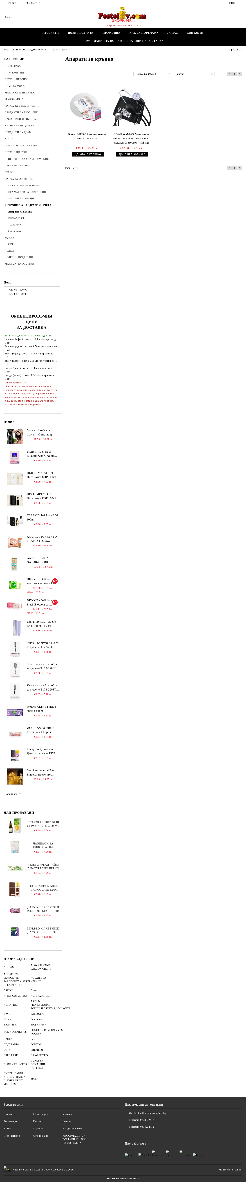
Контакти (195, 32)
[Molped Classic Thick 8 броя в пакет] (15, 713)
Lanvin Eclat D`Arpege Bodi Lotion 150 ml (41, 623)
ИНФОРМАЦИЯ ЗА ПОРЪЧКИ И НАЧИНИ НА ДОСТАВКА (123, 40)
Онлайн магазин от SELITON (123, 1178)
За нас (172, 32)
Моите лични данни (230, 1169)
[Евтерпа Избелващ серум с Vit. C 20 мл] (15, 825)
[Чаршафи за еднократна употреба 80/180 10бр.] (14, 847)
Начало (8, 1114)
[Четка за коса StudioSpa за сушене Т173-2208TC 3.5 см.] (15, 691)
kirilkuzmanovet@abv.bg (152, 1113)
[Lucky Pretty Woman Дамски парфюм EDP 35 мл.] (15, 755)
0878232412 (33, 3)
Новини (67, 1121)
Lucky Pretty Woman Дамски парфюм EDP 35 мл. (43, 752)
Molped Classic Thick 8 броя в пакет (41, 708)
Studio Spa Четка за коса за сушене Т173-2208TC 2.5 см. (42, 645)
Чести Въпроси (12, 1135)
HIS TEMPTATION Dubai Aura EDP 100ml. (42, 496)
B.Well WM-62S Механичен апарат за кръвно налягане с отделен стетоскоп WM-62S (131, 138)
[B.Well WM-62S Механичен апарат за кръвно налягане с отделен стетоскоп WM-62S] (132, 107)
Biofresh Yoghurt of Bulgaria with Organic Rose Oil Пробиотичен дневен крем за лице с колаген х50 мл (41, 454)
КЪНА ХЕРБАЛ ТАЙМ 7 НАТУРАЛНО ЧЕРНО (43, 866)
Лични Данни (41, 1135)
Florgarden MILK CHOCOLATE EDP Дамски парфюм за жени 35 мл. (43, 887)
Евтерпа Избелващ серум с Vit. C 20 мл (43, 824)
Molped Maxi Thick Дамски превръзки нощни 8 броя (43, 930)
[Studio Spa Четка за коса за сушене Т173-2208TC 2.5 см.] (15, 649)
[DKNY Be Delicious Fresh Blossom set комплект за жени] (15, 606)
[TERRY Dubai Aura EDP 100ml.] (15, 521)
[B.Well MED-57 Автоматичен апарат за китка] (87, 107)
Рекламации (11, 1121)
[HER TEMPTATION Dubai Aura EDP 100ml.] (15, 479)
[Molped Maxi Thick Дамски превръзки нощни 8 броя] (15, 932)
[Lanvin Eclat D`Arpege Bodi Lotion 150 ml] (14, 628)
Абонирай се (13, 794)
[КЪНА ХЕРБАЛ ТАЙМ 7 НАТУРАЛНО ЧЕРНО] (15, 868)
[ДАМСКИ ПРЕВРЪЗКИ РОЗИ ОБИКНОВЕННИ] (15, 910)
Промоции (111, 32)
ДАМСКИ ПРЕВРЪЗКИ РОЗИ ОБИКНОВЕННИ (43, 909)
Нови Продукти (81, 32)
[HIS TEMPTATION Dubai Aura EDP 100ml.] (15, 500)
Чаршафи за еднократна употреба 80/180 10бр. (43, 845)
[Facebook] (240, 3)
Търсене (38, 1128)
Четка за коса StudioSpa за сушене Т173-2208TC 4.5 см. (42, 667)
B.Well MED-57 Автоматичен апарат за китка (87, 136)
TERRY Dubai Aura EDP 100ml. (42, 517)
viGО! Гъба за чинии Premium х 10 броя (40, 730)
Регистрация (40, 1114)
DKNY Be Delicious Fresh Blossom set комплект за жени (40, 603)
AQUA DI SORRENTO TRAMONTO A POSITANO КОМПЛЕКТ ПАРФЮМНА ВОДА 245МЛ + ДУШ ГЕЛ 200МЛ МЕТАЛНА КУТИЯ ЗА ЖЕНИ (42, 539)
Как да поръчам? (143, 32)
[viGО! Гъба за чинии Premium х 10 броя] (15, 734)
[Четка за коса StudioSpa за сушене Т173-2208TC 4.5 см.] (15, 670)
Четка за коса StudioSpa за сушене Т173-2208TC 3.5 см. (42, 688)
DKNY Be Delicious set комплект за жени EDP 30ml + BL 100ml (42, 582)
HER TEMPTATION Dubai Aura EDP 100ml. (42, 475)
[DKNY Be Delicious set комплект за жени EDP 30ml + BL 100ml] (15, 585)
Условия (67, 1114)
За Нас (7, 1128)
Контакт (37, 1121)
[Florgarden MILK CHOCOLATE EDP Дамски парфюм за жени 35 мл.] (15, 889)
